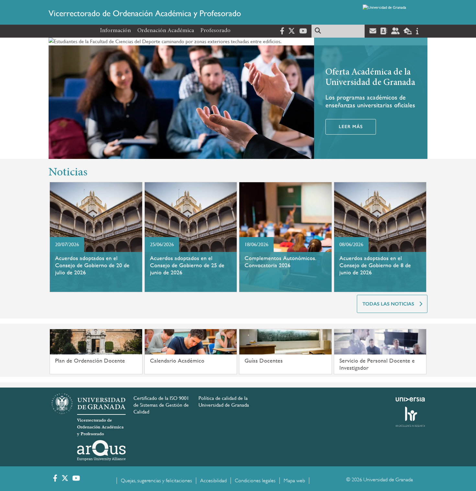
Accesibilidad (213, 481)
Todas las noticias (388, 304)
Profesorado (215, 31)
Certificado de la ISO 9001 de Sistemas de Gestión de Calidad (161, 405)
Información (115, 31)
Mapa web (294, 481)
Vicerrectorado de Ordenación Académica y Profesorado (145, 13)
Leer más (351, 126)
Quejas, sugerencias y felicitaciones (156, 481)
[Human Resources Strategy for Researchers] (410, 417)
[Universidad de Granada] (394, 13)
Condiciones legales (255, 481)
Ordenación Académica (165, 31)
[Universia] (410, 399)
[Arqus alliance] (101, 450)
